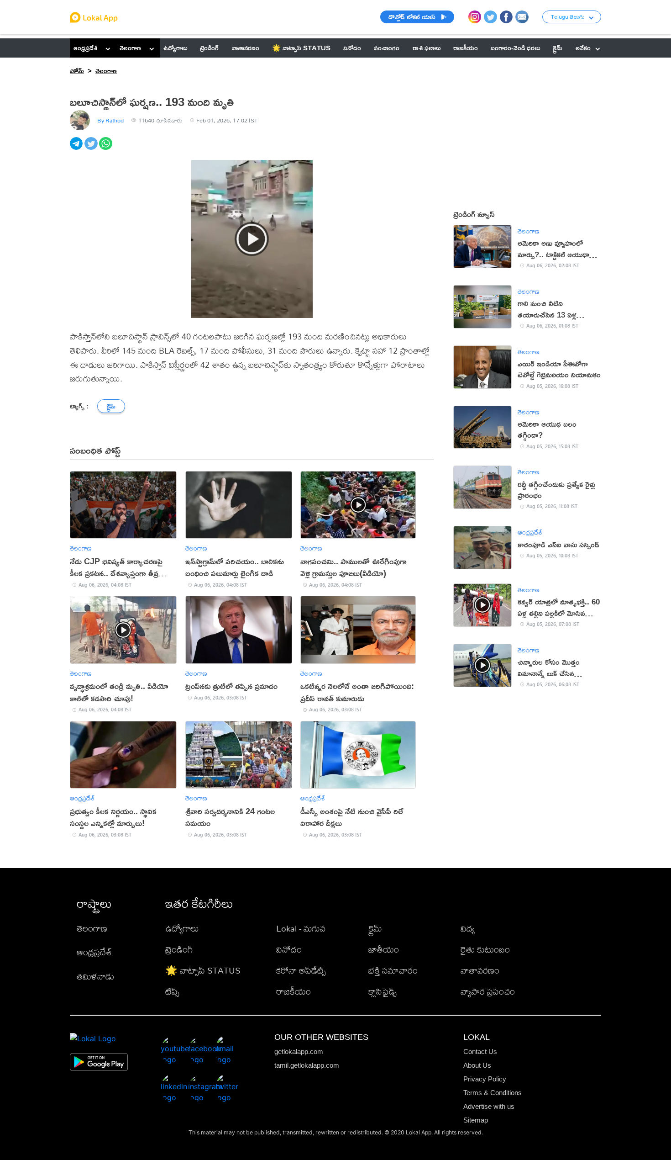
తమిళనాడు (95, 976)
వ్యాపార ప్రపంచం (488, 991)
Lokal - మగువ (300, 928)
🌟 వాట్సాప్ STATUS (203, 970)
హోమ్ (77, 70)
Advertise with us (488, 1106)
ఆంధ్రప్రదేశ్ (85, 47)
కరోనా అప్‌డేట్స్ (301, 970)
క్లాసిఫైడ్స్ (382, 991)
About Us (477, 1065)
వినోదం (289, 949)
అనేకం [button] (583, 47)
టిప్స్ (172, 991)
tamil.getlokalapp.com (306, 1065)
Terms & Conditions (492, 1092)
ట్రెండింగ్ (179, 949)
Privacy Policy (484, 1079)
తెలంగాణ (130, 47)
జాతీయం (383, 949)
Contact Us (480, 1051)
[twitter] (91, 148)
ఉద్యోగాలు (182, 928)
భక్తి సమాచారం (393, 970)
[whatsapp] (106, 148)
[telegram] (77, 148)
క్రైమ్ (375, 928)
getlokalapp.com (298, 1051)
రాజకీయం (293, 991)
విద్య (468, 928)
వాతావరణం (480, 970)
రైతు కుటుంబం (485, 949)
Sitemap (475, 1120)
